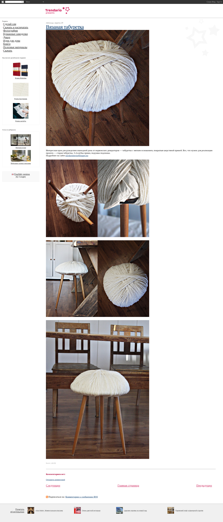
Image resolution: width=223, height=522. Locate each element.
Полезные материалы (15, 47)
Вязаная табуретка (65, 27)
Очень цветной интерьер (91, 511)
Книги (6, 43)
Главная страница (128, 485)
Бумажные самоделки (15, 33)
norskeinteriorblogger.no (76, 155)
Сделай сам (9, 24)
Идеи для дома (11, 40)
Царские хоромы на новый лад (135, 511)
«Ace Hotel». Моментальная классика (49, 511)
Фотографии (10, 30)
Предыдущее (204, 485)
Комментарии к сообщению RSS (81, 497)
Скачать (7, 50)
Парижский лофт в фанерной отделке (189, 511)
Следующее (53, 485)
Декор (6, 37)
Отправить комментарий (55, 480)
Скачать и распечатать (15, 27)
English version (22, 174)
